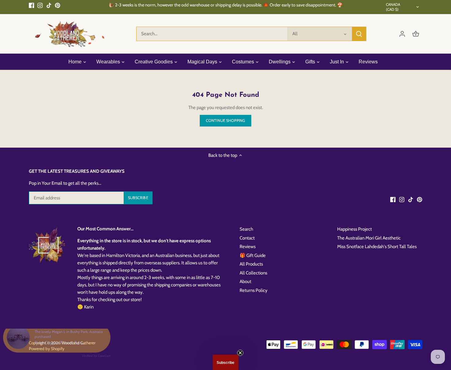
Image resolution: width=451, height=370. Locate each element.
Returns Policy (254, 290)
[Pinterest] (57, 5)
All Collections (253, 273)
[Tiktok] (49, 5)
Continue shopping (225, 120)
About (245, 281)
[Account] (402, 33)
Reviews (248, 246)
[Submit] (359, 34)
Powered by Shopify (46, 348)
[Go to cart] (415, 33)
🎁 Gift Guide (253, 255)
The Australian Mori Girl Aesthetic (369, 238)
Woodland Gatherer (78, 342)
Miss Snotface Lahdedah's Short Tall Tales (377, 246)
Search (246, 229)
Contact (247, 238)
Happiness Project (354, 229)
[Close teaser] (240, 353)
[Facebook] (31, 5)
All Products (251, 264)
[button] (225, 362)
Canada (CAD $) (393, 7)
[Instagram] (40, 5)
